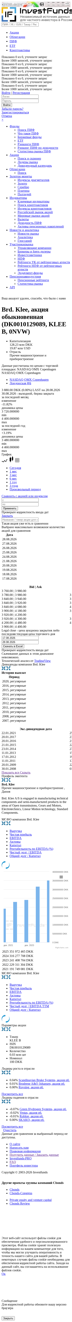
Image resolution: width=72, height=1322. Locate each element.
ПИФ (13, 41)
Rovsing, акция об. (31, 1087)
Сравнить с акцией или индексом (25, 496)
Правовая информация (25, 1151)
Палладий (24, 194)
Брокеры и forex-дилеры (34, 251)
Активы (15, 841)
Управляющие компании (34, 248)
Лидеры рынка (28, 162)
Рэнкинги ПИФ (28, 144)
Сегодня (15, 468)
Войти (6, 92)
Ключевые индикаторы (33, 201)
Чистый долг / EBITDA (26, 852)
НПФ (21, 258)
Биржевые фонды (30, 137)
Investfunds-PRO (21, 1158)
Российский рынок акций (35, 212)
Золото (22, 183)
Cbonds (14, 1189)
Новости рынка (28, 233)
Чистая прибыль (21, 834)
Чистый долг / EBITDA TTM (29, 1006)
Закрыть (7, 515)
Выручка (16, 831)
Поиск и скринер (29, 158)
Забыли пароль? (12, 108)
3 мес (13, 475)
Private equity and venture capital (31, 1200)
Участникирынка (21, 244)
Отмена (7, 116)
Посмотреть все (12, 1094)
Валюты (23, 219)
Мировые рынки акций (34, 215)
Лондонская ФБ (20, 383)
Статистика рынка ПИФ (34, 151)
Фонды (14, 126)
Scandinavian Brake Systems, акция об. (44, 1080)
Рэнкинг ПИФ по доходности (38, 147)
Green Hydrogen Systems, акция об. (43, 1109)
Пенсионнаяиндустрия (25, 276)
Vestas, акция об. (31, 1112)
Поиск (22, 172)
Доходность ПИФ (30, 223)
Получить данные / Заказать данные (34, 1154)
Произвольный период (25, 489)
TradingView (42, 660)
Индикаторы (18, 198)
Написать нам (19, 1147)
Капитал (15, 845)
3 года (14, 485)
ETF (12, 45)
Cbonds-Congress (21, 1193)
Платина (23, 190)
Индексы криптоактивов (35, 208)
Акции (14, 32)
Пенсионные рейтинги (33, 280)
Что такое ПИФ (28, 133)
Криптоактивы (20, 50)
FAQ (13, 1162)
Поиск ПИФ (26, 130)
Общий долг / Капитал (25, 856)
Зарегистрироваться (15, 112)
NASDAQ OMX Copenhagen (29, 379)
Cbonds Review (20, 1203)
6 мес (13, 478)
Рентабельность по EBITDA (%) (31, 848)
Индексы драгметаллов (33, 180)
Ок (4, 1274)
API (12, 287)
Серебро (23, 187)
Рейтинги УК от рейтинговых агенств (44, 262)
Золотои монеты (21, 176)
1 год (13, 482)
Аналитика (25, 237)
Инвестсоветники (30, 255)
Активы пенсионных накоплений (41, 226)
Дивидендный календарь (35, 165)
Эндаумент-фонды (30, 273)
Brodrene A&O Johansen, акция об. (42, 1083)
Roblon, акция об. (31, 1116)
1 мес (13, 471)
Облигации (17, 37)
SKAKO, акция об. (31, 1120)
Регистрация (21, 92)
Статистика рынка (30, 283)
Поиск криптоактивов (33, 205)
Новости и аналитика (24, 230)
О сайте (15, 1144)
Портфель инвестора (24, 1165)
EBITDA (16, 838)
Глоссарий (25, 240)
